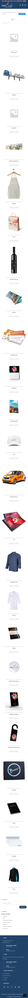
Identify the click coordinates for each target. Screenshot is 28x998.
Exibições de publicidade (9, 93)
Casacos (14, 615)
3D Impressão (14, 52)
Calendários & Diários (13, 386)
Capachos (14, 790)
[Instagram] (11, 987)
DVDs (14, 823)
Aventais (14, 203)
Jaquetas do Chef (14, 582)
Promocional (16, 452)
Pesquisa (23, 907)
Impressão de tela (14, 421)
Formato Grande (13, 159)
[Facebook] (8, 987)
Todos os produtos (12, 50)
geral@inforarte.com (10, 950)
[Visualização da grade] (12, 19)
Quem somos (4, 994)
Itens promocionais (17, 235)
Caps (14, 454)
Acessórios (14, 127)
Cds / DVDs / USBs (14, 537)
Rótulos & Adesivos (15, 277)
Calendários (14, 388)
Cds (14, 539)
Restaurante (22, 159)
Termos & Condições (11, 994)
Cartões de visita (14, 355)
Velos (14, 889)
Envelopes (14, 856)
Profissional (16, 201)
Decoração (21, 93)
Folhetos (14, 312)
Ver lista (22, 13)
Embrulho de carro (14, 496)
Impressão (17, 50)
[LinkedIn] (15, 987)
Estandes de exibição (14, 712)
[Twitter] (4, 987)
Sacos (14, 236)
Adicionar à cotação (14, 56)
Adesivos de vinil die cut (14, 681)
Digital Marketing (7, 975)
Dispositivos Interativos (7, 926)
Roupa (13, 201)
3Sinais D (14, 94)
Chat (25, 995)
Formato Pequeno (19, 310)
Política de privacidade (21, 994)
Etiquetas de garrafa (14, 279)
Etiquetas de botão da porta (14, 747)
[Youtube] (19, 987)
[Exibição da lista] (15, 19)
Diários (13, 648)
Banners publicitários (13, 161)
